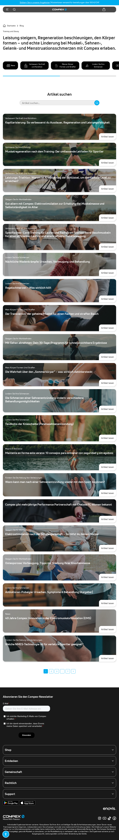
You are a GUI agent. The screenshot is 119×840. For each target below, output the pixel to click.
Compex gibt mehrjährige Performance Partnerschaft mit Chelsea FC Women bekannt (58, 504)
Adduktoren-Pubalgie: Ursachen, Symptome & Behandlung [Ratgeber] (49, 592)
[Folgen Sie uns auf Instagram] (99, 818)
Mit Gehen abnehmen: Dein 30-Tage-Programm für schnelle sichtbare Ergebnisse (56, 342)
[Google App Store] (11, 804)
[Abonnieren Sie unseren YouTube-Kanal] (104, 818)
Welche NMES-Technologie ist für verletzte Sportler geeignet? (44, 644)
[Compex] (59, 9)
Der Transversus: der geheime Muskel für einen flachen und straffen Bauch (52, 314)
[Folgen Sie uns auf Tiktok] (109, 818)
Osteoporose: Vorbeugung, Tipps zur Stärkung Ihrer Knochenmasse (47, 563)
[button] (5, 834)
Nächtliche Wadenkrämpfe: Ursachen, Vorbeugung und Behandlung (47, 261)
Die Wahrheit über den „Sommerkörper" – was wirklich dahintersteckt (48, 371)
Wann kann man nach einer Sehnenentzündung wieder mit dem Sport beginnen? (55, 482)
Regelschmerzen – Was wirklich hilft (28, 287)
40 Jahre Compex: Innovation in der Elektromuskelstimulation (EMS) (48, 618)
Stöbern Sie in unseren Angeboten (35, 2)
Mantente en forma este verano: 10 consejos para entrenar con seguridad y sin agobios (59, 453)
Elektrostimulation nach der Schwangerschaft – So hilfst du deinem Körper (52, 534)
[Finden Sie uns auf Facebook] (114, 818)
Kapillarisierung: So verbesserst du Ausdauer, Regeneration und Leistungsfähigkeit (57, 122)
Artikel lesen (108, 136)
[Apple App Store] (27, 804)
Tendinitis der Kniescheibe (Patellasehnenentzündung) (39, 424)
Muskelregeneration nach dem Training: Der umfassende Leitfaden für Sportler (54, 151)
